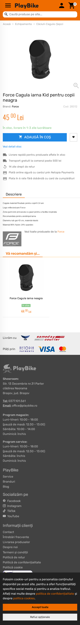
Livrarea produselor (16, 542)
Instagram (13, 506)
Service (8, 476)
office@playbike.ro (24, 405)
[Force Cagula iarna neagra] (26, 277)
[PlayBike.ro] (34, 5)
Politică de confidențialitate (22, 562)
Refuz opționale (40, 617)
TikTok (10, 511)
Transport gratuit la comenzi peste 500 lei (35, 160)
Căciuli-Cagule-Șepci (49, 24)
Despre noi (10, 547)
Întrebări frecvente (16, 537)
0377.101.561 (17, 401)
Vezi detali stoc (12, 146)
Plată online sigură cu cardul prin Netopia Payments (41, 172)
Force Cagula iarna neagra (26, 298)
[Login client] (61, 6)
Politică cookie (13, 567)
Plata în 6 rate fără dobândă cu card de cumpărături (41, 178)
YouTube (12, 516)
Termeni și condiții (15, 552)
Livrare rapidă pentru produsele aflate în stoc (37, 154)
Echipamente (23, 24)
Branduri (9, 481)
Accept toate (40, 607)
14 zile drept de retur (22, 166)
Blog (6, 486)
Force (15, 106)
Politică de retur (14, 557)
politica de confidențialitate (55, 593)
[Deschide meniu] (8, 6)
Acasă (7, 24)
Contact (8, 532)
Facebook (13, 501)
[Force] (12, 239)
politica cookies (24, 598)
